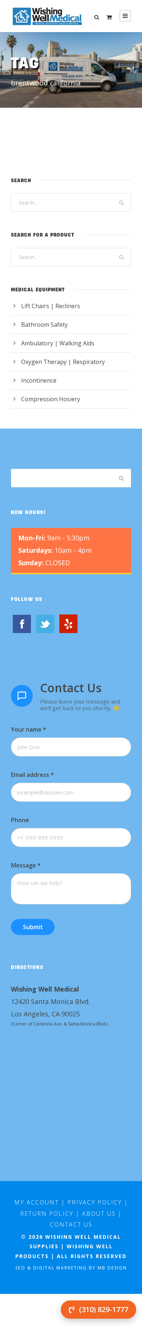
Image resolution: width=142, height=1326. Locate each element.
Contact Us (71, 1224)
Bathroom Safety (44, 325)
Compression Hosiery (50, 399)
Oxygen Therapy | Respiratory (63, 362)
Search (122, 478)
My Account (36, 1202)
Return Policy (47, 1214)
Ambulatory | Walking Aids (57, 343)
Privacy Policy (94, 1202)
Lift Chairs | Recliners (50, 306)
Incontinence (38, 380)
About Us (99, 1214)
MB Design (112, 1268)
